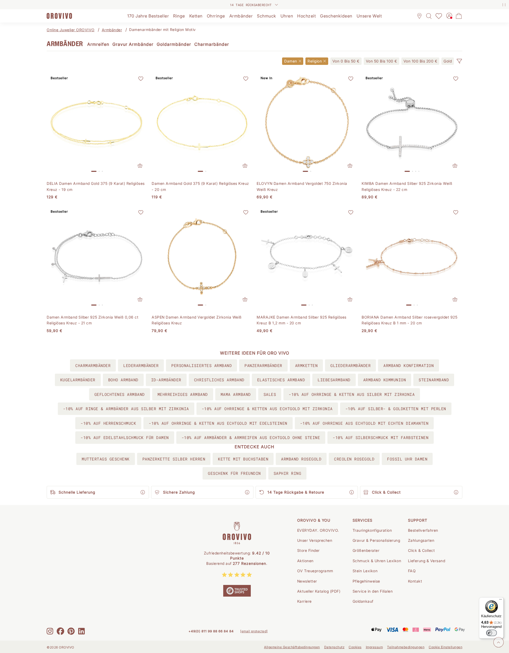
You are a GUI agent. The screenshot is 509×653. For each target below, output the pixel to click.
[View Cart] (458, 16)
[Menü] (500, 600)
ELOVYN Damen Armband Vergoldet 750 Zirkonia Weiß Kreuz (302, 186)
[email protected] (254, 631)
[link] (346, 61)
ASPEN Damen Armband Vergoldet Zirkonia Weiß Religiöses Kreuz (197, 320)
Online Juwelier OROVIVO (71, 30)
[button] (459, 61)
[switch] (491, 633)
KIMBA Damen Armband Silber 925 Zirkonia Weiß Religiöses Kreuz (407, 186)
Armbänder (112, 30)
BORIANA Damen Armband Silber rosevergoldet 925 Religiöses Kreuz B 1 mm (409, 320)
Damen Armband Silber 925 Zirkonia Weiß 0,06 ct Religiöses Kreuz (92, 320)
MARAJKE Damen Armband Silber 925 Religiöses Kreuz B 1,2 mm (301, 320)
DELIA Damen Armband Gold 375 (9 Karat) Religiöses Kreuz (96, 186)
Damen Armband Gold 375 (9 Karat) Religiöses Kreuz (200, 186)
